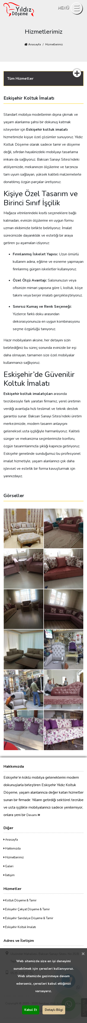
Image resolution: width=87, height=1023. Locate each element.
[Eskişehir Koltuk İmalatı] (23, 528)
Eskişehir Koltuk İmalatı (20, 927)
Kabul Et (30, 1010)
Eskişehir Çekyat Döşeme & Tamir (27, 909)
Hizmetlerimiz (14, 857)
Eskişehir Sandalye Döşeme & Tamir (28, 918)
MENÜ (63, 8)
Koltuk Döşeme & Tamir (20, 900)
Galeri (8, 866)
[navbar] (76, 8)
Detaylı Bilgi (54, 1010)
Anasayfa (34, 44)
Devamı (32, 815)
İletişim (9, 875)
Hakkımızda (12, 848)
